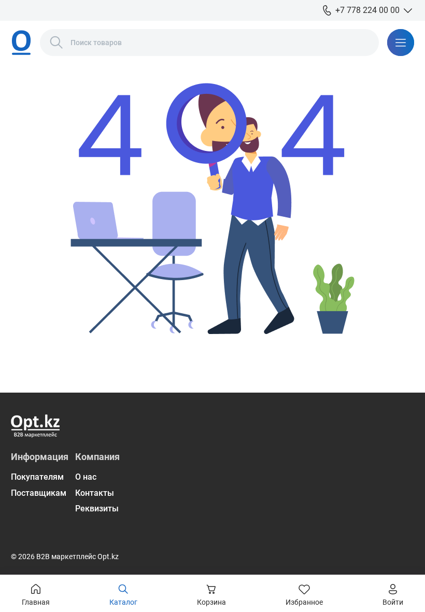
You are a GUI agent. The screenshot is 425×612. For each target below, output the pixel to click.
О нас (85, 477)
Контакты (94, 493)
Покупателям (37, 477)
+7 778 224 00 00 (367, 10)
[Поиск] (56, 42)
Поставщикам (38, 493)
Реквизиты (97, 508)
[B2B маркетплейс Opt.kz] (21, 42)
